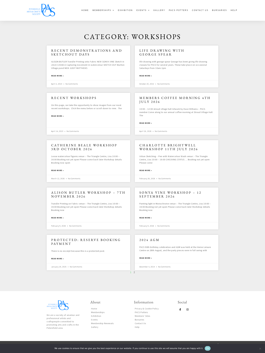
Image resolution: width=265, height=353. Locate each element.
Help (234, 10)
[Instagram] (187, 309)
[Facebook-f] (180, 309)
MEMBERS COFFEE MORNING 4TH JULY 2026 (175, 100)
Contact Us (200, 10)
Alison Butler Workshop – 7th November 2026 (88, 194)
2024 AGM (149, 240)
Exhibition (125, 10)
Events (141, 10)
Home (85, 10)
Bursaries (219, 10)
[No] (260, 348)
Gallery (159, 10)
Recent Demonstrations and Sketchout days (86, 52)
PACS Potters (178, 10)
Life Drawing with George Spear (161, 52)
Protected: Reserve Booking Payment (86, 242)
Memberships (101, 10)
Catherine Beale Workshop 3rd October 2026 (84, 147)
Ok (207, 348)
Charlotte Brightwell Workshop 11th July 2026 (168, 147)
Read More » (57, 76)
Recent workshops (74, 98)
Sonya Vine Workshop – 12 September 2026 (170, 194)
